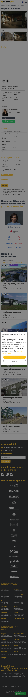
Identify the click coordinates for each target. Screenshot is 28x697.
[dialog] (14, 348)
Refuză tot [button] (15, 361)
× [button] (24, 334)
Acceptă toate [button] (14, 357)
